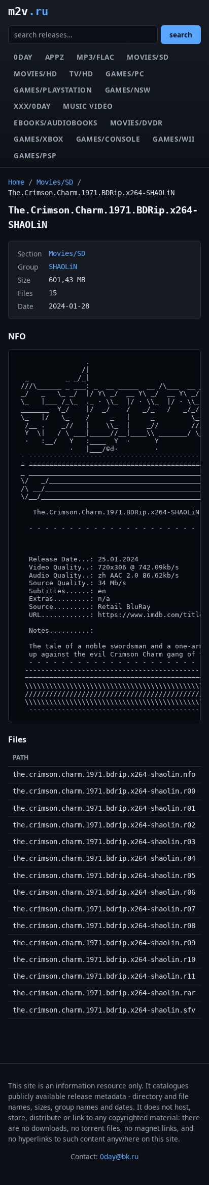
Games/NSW (128, 90)
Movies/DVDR (136, 122)
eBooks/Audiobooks (55, 122)
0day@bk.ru (119, 1156)
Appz (54, 57)
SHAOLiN (63, 266)
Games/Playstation (53, 90)
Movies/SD (147, 57)
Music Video (88, 106)
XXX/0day (32, 106)
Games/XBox (38, 139)
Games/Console (108, 139)
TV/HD (81, 73)
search (180, 34)
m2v (28, 11)
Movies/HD (35, 73)
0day (23, 57)
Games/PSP (35, 155)
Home (16, 182)
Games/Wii (173, 139)
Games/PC (125, 73)
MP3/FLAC (95, 57)
